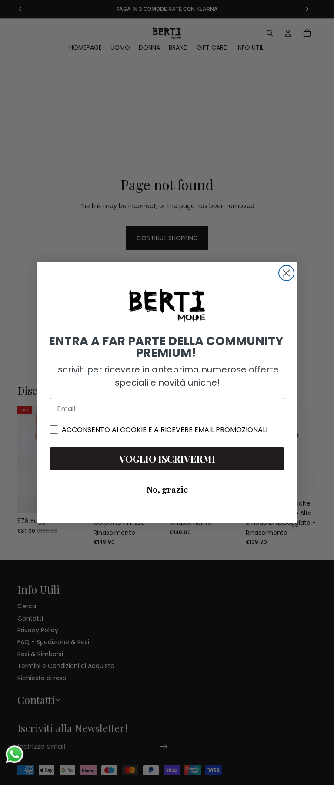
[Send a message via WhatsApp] (14, 754)
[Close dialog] (286, 273)
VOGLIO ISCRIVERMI (167, 458)
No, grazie (167, 490)
